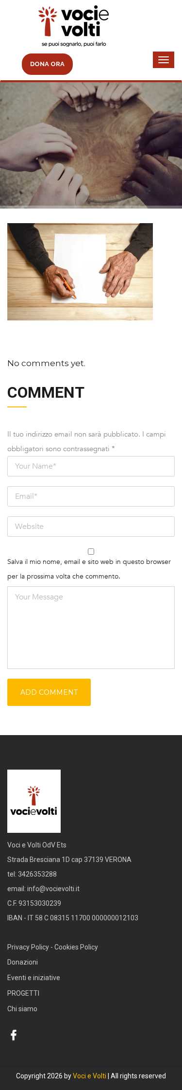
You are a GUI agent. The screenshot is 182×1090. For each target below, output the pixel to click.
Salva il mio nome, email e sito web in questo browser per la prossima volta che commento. (89, 569)
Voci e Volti (89, 1076)
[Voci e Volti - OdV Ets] (91, 27)
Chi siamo (22, 1009)
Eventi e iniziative (33, 978)
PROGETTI (23, 993)
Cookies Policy (76, 947)
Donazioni (22, 962)
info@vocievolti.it (53, 889)
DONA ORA (47, 64)
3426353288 (37, 874)
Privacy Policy (28, 947)
